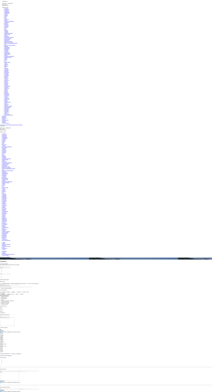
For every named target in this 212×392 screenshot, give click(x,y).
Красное (6, 81)
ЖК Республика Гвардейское (9, 45)
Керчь (5, 17)
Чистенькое (6, 104)
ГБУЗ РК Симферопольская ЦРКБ (10, 43)
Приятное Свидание (8, 106)
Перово (5, 100)
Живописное (6, 88)
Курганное (6, 74)
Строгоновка (6, 99)
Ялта (5, 29)
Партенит (6, 24)
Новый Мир (6, 72)
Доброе (5, 35)
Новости (3, 252)
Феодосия (6, 27)
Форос (5, 60)
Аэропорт (6, 8)
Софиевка (6, 32)
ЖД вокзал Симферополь (9, 21)
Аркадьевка (6, 75)
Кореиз (5, 65)
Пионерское (6, 95)
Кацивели (6, 66)
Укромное (6, 31)
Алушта (5, 14)
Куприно (6, 77)
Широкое (6, 46)
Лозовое (6, 97)
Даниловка (6, 69)
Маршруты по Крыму (6, 244)
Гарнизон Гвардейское (8, 33)
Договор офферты (5, 255)
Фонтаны (6, 101)
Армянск (6, 23)
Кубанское (6, 76)
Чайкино (6, 82)
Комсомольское (7, 53)
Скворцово (6, 70)
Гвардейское (6, 11)
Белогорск (6, 26)
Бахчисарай (6, 19)
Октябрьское (6, 13)
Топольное (6, 109)
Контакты (4, 253)
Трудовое (6, 90)
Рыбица (5, 58)
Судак (5, 28)
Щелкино (6, 30)
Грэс (5, 44)
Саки (5, 18)
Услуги (3, 247)
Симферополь (7, 12)
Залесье (5, 103)
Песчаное (6, 84)
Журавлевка (6, 40)
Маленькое (6, 49)
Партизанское (7, 108)
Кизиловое (6, 111)
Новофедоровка (7, 62)
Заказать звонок (14, 124)
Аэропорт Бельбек (7, 38)
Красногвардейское (8, 41)
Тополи (3, 238)
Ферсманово (6, 98)
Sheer (5, 357)
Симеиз (5, 20)
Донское (6, 89)
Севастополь (6, 9)
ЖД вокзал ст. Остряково (9, 37)
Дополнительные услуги (4, 295)
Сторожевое (6, 80)
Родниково (6, 73)
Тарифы (3, 243)
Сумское (6, 79)
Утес (5, 67)
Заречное (6, 92)
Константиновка (7, 107)
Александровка (7, 86)
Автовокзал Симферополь (9, 56)
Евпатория (6, 10)
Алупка (5, 59)
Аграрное (6, 51)
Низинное (6, 85)
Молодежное (6, 52)
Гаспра (5, 63)
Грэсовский (6, 25)
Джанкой (6, 15)
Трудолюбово (4, 239)
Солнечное (6, 83)
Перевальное (6, 22)
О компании (4, 251)
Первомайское (7, 48)
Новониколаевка (7, 102)
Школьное (6, 71)
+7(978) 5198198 (8, 124)
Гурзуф (5, 16)
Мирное (5, 55)
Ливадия (6, 68)
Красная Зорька (7, 39)
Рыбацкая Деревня (7, 57)
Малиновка (4, 237)
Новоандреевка (7, 34)
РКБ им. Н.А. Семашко (8, 42)
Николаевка (6, 36)
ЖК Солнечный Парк (6, 240)
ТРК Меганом (7, 47)
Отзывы (3, 249)
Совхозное (6, 87)
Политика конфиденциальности (8, 254)
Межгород (4, 245)
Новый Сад (6, 78)
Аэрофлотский (7, 54)
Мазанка (6, 91)
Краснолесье (6, 94)
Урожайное (6, 50)
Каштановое (6, 110)
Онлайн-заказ (20, 124)
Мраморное (6, 93)
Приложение (4, 248)
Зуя (5, 61)
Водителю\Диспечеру (6, 246)
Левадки (6, 105)
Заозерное (6, 64)
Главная (3, 242)
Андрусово (6, 96)
